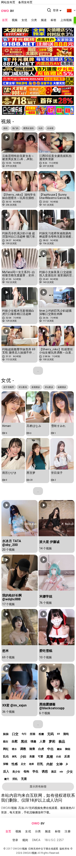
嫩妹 (59, 749)
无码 (50, 734)
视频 (14, 20)
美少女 (16, 771)
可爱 (40, 756)
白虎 (41, 748)
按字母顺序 (8, 387)
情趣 (33, 741)
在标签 (50, 128)
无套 (24, 779)
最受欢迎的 (28, 128)
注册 (68, 831)
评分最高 (23, 387)
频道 (44, 20)
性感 (15, 764)
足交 (23, 764)
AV (7, 10)
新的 (5, 128)
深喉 (5, 763)
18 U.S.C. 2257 (54, 840)
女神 (59, 764)
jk (67, 764)
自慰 (15, 741)
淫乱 (15, 778)
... (38, 370)
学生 (35, 771)
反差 (67, 756)
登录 (56, 10)
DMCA (36, 840)
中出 (50, 749)
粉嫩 (41, 734)
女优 (24, 20)
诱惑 (45, 771)
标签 (53, 20)
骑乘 (32, 748)
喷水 (14, 749)
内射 (49, 764)
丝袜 (32, 734)
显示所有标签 (38, 786)
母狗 (26, 771)
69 (58, 734)
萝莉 (52, 741)
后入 (6, 771)
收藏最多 (62, 387)
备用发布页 (25, 2)
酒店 (53, 771)
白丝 (58, 756)
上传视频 (66, 20)
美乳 (14, 756)
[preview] (6, 137)
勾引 (24, 734)
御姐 (67, 748)
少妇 (23, 756)
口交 (15, 734)
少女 (69, 772)
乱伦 (6, 756)
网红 (6, 748)
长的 (41, 128)
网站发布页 (8, 2)
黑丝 (24, 741)
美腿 (32, 756)
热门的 (15, 128)
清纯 (66, 734)
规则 (25, 840)
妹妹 (6, 734)
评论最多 (49, 387)
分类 (34, 20)
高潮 (49, 757)
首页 (5, 20)
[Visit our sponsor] (38, 34)
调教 (23, 749)
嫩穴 (6, 779)
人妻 (43, 741)
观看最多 (36, 387)
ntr (61, 771)
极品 (62, 741)
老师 (31, 764)
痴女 (5, 741)
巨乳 (40, 764)
